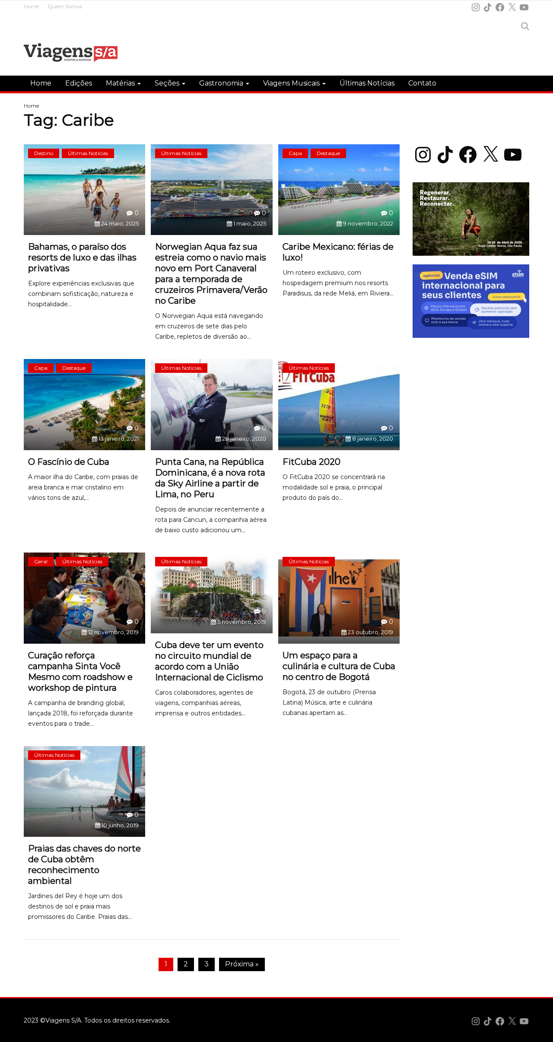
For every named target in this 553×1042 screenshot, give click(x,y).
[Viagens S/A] (71, 54)
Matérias (121, 83)
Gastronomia (222, 83)
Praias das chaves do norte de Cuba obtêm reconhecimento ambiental (84, 864)
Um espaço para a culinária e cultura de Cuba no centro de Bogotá (339, 666)
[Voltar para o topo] (541, 1030)
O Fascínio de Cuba (68, 462)
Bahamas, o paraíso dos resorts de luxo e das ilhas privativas (82, 257)
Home (31, 6)
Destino (43, 153)
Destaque (328, 153)
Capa (295, 153)
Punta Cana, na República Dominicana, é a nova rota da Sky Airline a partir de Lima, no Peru (210, 478)
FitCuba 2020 (311, 462)
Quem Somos (65, 6)
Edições (78, 83)
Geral (41, 561)
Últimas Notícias (367, 83)
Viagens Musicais (292, 83)
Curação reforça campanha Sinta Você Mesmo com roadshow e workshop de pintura (80, 671)
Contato (422, 83)
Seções (168, 83)
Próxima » (242, 964)
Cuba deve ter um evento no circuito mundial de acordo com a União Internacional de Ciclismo (209, 661)
